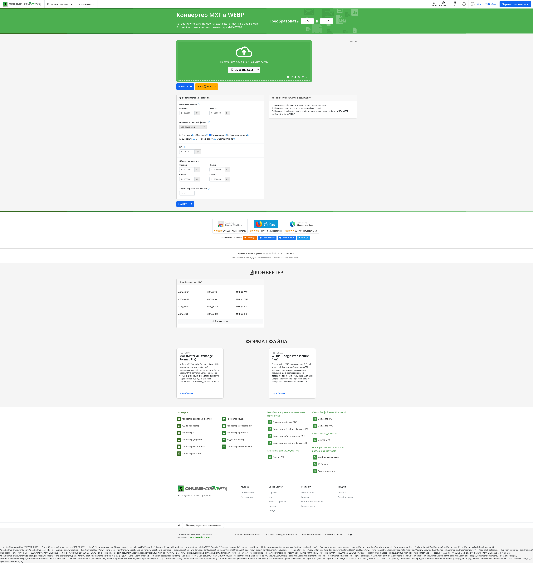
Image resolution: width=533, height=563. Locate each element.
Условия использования (247, 534)
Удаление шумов (238, 135)
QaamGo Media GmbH (199, 537)
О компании (307, 492)
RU (348, 534)
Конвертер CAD (189, 432)
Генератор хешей (235, 418)
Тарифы (434, 5)
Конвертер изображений (239, 425)
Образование (247, 492)
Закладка (251, 237)
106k (269, 237)
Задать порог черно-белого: (193, 188)
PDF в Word (323, 464)
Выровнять (187, 138)
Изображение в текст (328, 457)
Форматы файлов (277, 501)
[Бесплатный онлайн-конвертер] (23, 4)
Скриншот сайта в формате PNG (289, 436)
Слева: (182, 174)
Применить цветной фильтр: (193, 122)
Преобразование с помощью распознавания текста (328, 449)
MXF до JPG (241, 314)
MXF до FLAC (213, 306)
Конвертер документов (193, 446)
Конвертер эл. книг (191, 453)
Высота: (213, 108)
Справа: (213, 174)
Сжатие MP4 (324, 439)
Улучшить (186, 135)
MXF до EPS (183, 306)
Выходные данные (311, 534)
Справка (443, 5)
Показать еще (221, 321)
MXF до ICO (212, 314)
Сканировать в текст (328, 471)
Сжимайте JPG (325, 418)
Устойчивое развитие (312, 501)
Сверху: (183, 165)
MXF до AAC (241, 292)
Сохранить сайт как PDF (285, 422)
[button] (60, 4)
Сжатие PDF (278, 457)
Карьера (305, 497)
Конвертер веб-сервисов (239, 446)
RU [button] (455, 5)
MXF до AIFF (183, 299)
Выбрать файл (244, 69)
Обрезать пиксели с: (189, 161)
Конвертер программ (237, 432)
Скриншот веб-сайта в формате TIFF (291, 442)
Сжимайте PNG (325, 425)
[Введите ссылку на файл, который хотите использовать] (292, 76)
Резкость (201, 135)
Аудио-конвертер (190, 425)
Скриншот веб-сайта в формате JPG (290, 429)
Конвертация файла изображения (204, 525)
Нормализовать (205, 138)
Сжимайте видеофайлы (324, 433)
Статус (272, 510)
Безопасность (308, 506)
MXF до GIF (183, 314)
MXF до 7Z (212, 292)
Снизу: (212, 165)
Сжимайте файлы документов (283, 450)
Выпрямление (225, 138)
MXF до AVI (212, 299)
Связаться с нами (333, 534)
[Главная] (179, 525)
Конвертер (183, 412)
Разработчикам (345, 497)
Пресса (272, 506)
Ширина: (183, 108)
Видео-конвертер (235, 439)
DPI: (181, 147)
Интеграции (247, 497)
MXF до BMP (242, 299)
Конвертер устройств (192, 439)
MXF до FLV (241, 306)
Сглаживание (218, 135)
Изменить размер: (188, 104)
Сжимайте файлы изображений (329, 412)
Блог (271, 497)
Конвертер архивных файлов (197, 418)
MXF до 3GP (183, 292)
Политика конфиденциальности (280, 534)
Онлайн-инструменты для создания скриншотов (286, 414)
